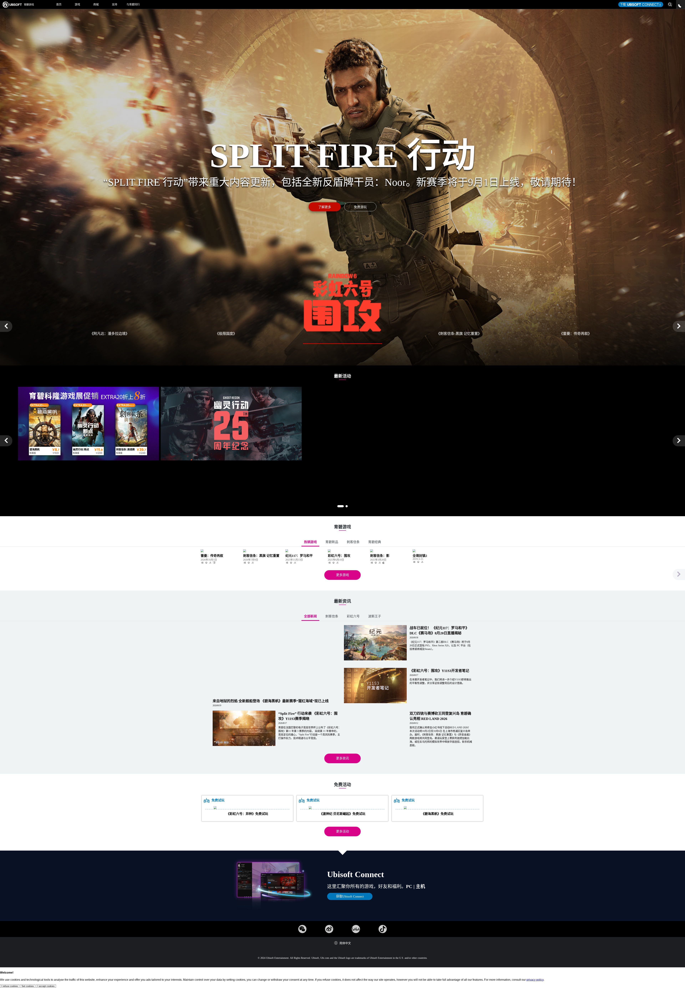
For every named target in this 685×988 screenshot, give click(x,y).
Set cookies (28, 986)
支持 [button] (114, 4)
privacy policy (535, 979)
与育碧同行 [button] (133, 4)
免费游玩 (360, 207)
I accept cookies (46, 986)
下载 (623, 4)
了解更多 (324, 207)
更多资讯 (342, 758)
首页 (59, 4)
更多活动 (342, 831)
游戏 (77, 4)
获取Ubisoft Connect (350, 896)
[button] (6, 326)
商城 (96, 4)
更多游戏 (342, 575)
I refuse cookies (9, 986)
